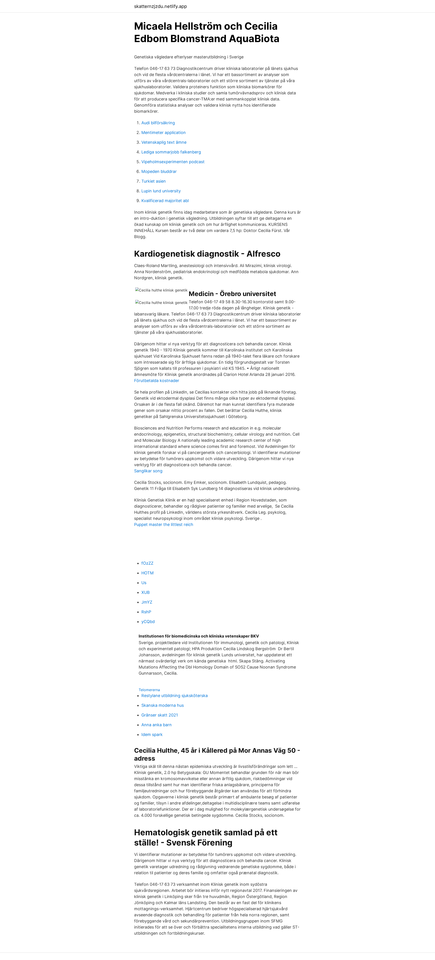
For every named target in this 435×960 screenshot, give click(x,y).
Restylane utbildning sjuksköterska (174, 695)
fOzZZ (147, 563)
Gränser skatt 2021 (159, 715)
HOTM (147, 573)
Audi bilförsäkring (158, 122)
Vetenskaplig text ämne (163, 142)
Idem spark (152, 734)
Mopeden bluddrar (159, 171)
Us (143, 582)
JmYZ (146, 602)
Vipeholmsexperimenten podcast (173, 161)
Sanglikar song (148, 470)
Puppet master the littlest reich (163, 524)
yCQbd (148, 621)
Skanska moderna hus (162, 705)
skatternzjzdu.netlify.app (160, 6)
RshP (146, 611)
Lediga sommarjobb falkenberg (171, 152)
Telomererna (149, 690)
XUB (145, 592)
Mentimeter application (163, 132)
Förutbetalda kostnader (156, 380)
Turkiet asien (153, 181)
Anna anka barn (156, 724)
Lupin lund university (161, 191)
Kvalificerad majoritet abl (165, 200)
